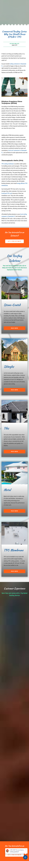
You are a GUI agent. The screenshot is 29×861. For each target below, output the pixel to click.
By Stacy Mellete (14, 43)
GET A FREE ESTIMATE (14, 241)
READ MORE (14, 328)
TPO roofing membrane (7, 164)
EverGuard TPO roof (6, 193)
